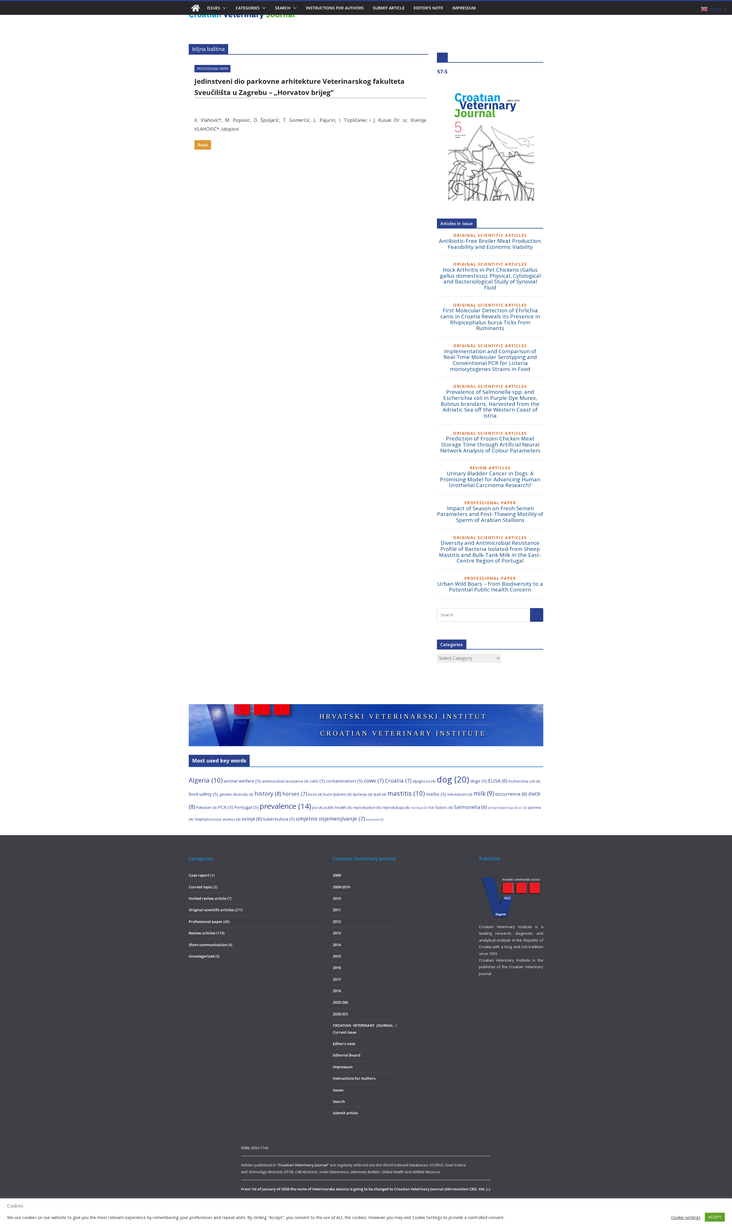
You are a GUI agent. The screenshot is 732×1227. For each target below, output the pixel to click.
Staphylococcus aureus (217, 819)
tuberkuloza (279, 819)
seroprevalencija (503, 808)
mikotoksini (459, 794)
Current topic (200, 887)
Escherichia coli (524, 781)
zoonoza (374, 819)
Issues (338, 1090)
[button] (223, 8)
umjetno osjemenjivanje (330, 818)
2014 (337, 944)
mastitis (406, 793)
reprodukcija (395, 807)
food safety (203, 794)
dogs (478, 781)
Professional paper (212, 69)
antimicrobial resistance (285, 781)
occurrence (511, 794)
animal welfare (242, 781)
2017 (337, 979)
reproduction (367, 807)
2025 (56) (340, 1002)
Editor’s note (428, 8)
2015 (337, 956)
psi (317, 807)
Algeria (206, 780)
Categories (248, 8)
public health (338, 807)
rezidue (419, 808)
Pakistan (206, 807)
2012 (337, 921)
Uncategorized (201, 956)
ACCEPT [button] (714, 1217)
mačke (436, 794)
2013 (337, 933)
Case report (199, 875)
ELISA (498, 780)
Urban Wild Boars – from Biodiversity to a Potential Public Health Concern (490, 586)
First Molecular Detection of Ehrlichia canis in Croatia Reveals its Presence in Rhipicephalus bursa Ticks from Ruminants (490, 319)
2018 (337, 990)
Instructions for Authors (335, 8)
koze (315, 794)
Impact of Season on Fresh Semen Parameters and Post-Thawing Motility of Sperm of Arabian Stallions (490, 514)
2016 (337, 967)
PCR (225, 807)
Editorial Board (346, 1055)
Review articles (202, 933)
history (267, 793)
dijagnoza (424, 781)
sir (522, 808)
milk (484, 793)
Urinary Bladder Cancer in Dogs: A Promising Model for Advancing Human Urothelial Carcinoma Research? (490, 479)
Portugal (246, 807)
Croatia (398, 780)
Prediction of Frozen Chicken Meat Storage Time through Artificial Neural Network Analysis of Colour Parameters (490, 444)
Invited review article (207, 898)
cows (374, 780)
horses (294, 793)
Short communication (208, 944)
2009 (337, 875)
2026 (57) (340, 1013)
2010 (337, 898)
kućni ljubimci (337, 794)
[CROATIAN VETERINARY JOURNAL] (195, 8)
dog (453, 779)
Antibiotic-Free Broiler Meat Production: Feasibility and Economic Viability (490, 243)
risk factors (440, 807)
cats (317, 781)
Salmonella (470, 807)
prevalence (285, 806)
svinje (252, 818)
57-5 (442, 71)
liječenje (363, 794)
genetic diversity (236, 794)
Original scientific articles (211, 909)
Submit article (389, 8)
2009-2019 (341, 887)
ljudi (380, 794)
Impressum (464, 8)
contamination (344, 781)
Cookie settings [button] (686, 1217)
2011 (337, 909)
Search (283, 8)
